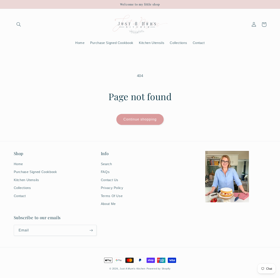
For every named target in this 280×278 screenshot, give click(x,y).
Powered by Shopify (159, 268)
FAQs (105, 172)
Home (18, 164)
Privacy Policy (112, 188)
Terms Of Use (112, 196)
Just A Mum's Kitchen (132, 268)
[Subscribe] (91, 230)
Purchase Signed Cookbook (35, 172)
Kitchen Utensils (26, 180)
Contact (20, 196)
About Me (108, 204)
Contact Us (109, 180)
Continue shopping (140, 119)
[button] (19, 24)
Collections (22, 188)
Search (106, 164)
